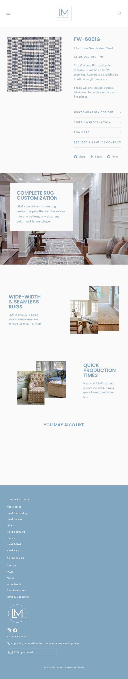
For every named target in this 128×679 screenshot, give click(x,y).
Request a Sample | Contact (97, 142)
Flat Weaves (14, 507)
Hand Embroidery (17, 513)
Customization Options (94, 112)
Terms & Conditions (18, 597)
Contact (11, 565)
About (10, 578)
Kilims (10, 525)
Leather (11, 538)
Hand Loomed (15, 519)
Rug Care (81, 132)
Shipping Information (92, 122)
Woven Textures (16, 532)
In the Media (14, 584)
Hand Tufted (14, 544)
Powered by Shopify (74, 667)
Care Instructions (16, 590)
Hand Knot (13, 550)
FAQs (10, 572)
